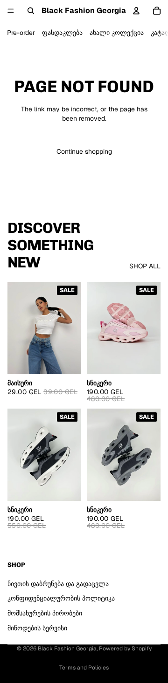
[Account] (136, 10)
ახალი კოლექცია (117, 32)
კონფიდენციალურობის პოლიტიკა (61, 598)
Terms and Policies (84, 667)
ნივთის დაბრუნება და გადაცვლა (58, 584)
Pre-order (21, 32)
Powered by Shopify (125, 648)
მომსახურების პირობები (44, 613)
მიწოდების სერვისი (37, 628)
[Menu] (10, 10)
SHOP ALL (145, 266)
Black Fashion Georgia (67, 648)
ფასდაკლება (62, 32)
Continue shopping (84, 151)
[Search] (31, 10)
